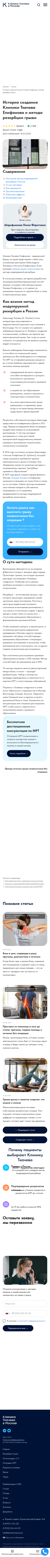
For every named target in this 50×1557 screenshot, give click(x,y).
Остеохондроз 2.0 (11, 1458)
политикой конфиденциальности (31, 1321)
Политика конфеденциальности (13, 1440)
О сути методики (14, 185)
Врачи (5, 1472)
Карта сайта (7, 1437)
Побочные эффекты (15, 194)
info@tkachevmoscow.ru (13, 1533)
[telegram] (4, 1430)
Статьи (13, 87)
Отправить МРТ (9, 1463)
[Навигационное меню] (45, 4)
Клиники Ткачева (19, 477)
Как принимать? (13, 188)
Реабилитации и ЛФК (12, 1484)
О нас (5, 1498)
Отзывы (6, 1493)
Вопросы (7, 1502)
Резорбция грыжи (10, 1454)
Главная (6, 87)
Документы (7, 1511)
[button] (38, 4)
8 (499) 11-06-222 (11, 1523)
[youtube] (9, 1430)
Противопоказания (15, 191)
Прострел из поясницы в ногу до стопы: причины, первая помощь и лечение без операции (22, 1030)
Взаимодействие (14, 197)
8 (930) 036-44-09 (11, 1528)
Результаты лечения (11, 1467)
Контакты (7, 1507)
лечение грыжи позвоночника (26, 269)
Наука (5, 1477)
